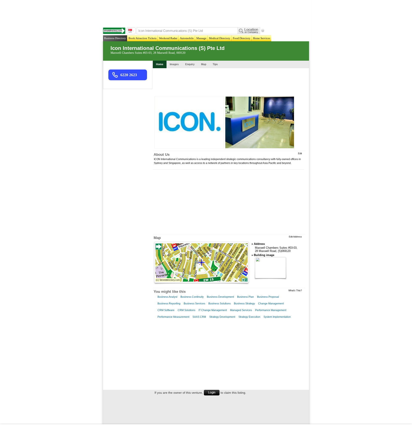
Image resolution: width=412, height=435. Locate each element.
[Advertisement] (207, 13)
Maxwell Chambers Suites (271, 247)
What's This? (295, 290)
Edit (300, 153)
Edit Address (295, 236)
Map (157, 238)
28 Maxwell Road (265, 251)
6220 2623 (128, 75)
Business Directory (115, 38)
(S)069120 (284, 251)
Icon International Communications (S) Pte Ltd (168, 48)
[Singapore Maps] (114, 30)
